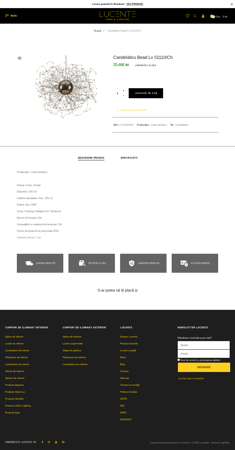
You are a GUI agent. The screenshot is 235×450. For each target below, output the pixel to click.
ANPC (123, 412)
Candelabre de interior (17, 350)
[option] (66, 87)
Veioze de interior (14, 371)
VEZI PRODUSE (134, 4)
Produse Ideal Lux (15, 391)
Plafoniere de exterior (74, 357)
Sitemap (124, 378)
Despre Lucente (128, 336)
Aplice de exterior (72, 336)
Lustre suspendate (73, 343)
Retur (123, 357)
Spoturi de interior (15, 378)
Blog (122, 364)
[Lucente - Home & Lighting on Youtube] (56, 442)
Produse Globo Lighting (18, 405)
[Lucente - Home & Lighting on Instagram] (49, 442)
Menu (13, 16)
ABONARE (204, 367)
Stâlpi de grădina (72, 350)
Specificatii (129, 157)
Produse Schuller (14, 398)
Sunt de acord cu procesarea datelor (200, 360)
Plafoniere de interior (16, 357)
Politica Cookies (128, 391)
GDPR (123, 398)
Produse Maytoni (14, 385)
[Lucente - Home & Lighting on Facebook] (42, 442)
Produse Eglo (12, 412)
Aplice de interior (14, 336)
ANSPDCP (125, 419)
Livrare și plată (128, 350)
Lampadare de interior (17, 364)
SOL (122, 405)
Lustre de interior (14, 343)
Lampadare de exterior (75, 364)
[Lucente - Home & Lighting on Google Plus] (63, 442)
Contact (124, 371)
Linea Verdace (159, 124)
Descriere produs (91, 157)
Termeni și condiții (130, 385)
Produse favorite (129, 343)
